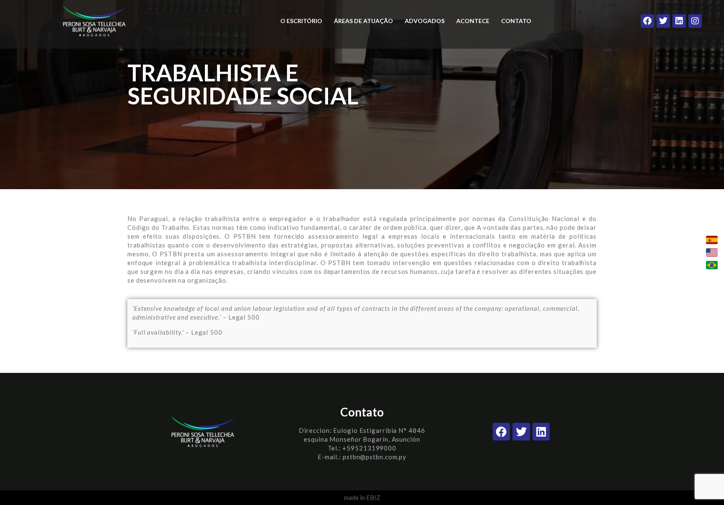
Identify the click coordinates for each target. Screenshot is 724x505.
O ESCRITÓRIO (301, 20)
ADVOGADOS (425, 20)
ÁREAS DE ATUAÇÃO (363, 20)
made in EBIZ (362, 497)
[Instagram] (695, 21)
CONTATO (516, 20)
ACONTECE (472, 20)
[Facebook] (647, 21)
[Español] (712, 240)
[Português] (712, 265)
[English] (712, 252)
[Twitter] (663, 21)
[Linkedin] (679, 21)
